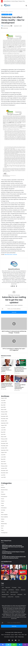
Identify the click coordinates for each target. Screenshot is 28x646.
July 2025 (3, 427)
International (3, 507)
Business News (4, 489)
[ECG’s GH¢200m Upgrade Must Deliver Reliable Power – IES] (23, 577)
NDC (8, 592)
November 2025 (4, 418)
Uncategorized (4, 532)
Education (3, 494)
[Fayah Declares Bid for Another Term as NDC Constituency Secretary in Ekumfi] (7, 378)
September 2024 (4, 450)
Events (2, 498)
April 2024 (3, 461)
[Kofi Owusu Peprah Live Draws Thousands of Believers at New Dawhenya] (14, 572)
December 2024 (4, 443)
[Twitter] (15, 286)
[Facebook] (13, 286)
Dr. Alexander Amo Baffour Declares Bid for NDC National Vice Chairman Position (21, 369)
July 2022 (3, 475)
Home (3, 11)
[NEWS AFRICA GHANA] (7, 5)
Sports (2, 525)
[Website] (11, 286)
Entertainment (4, 496)
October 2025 (4, 420)
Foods (2, 503)
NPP (25, 594)
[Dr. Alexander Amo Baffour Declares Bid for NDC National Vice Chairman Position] (21, 362)
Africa (2, 485)
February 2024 (4, 466)
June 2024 (3, 456)
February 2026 (4, 411)
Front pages (14, 587)
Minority (3, 592)
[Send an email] (11, 25)
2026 (3, 587)
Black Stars (8, 587)
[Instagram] (19, 640)
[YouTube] (15, 640)
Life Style (3, 510)
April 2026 (3, 407)
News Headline (4, 514)
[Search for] (26, 6)
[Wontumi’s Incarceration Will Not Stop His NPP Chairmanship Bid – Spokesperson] (21, 378)
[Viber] (25, 644)
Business (3, 487)
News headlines (9, 11)
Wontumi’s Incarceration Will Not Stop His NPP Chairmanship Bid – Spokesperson (20, 386)
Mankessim (23, 589)
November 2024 (4, 445)
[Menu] (1, 6)
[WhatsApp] (14, 644)
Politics (10, 14)
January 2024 (4, 468)
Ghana (19, 587)
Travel (2, 530)
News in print (13, 594)
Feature (2, 501)
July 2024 (3, 454)
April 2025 (3, 434)
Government (4, 589)
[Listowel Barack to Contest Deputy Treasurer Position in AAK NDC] (7, 362)
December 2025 (4, 416)
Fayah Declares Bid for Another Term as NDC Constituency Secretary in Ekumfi (7, 385)
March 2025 (3, 436)
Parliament (4, 596)
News (2, 512)
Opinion (2, 519)
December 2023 (4, 470)
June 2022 (3, 477)
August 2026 (4, 398)
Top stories (17, 596)
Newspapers (19, 594)
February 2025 (4, 438)
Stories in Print (10, 596)
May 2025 (3, 432)
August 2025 (4, 425)
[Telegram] (19, 644)
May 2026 (3, 405)
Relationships (4, 523)
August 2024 (4, 452)
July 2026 (3, 400)
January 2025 (4, 441)
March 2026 (3, 409)
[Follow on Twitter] (10, 25)
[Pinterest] (16, 286)
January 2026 (4, 414)
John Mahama (11, 589)
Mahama (17, 589)
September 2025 (4, 423)
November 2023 (4, 472)
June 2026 (3, 402)
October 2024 (4, 447)
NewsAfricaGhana (6, 25)
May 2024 (3, 459)
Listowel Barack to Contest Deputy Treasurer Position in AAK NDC (6, 369)
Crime (2, 492)
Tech (2, 528)
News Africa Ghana (14, 592)
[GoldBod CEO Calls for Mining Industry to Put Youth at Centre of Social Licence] (5, 577)
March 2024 (3, 463)
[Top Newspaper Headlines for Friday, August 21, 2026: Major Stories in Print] (23, 572)
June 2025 (3, 429)
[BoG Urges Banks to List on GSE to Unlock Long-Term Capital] (14, 577)
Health (2, 505)
